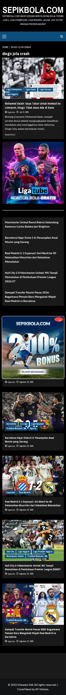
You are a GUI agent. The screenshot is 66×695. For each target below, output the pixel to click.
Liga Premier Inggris (42, 551)
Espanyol (11, 492)
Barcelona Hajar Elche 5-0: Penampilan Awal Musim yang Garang (31, 239)
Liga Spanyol (38, 423)
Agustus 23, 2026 (26, 509)
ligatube (11, 112)
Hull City (10, 551)
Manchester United (15, 556)
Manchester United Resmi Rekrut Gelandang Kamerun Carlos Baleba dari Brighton (31, 224)
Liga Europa (45, 89)
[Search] (61, 36)
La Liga (23, 423)
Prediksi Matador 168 (16, 428)
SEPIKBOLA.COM (33, 10)
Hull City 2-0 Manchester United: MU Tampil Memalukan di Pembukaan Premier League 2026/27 (31, 277)
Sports (33, 428)
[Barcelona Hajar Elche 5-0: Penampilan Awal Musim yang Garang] (33, 412)
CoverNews (24, 689)
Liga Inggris (12, 94)
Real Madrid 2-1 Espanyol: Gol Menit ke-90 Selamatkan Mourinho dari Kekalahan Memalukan (30, 257)
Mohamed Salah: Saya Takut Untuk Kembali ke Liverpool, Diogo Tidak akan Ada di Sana (33, 105)
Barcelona (11, 423)
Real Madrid (24, 492)
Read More (10, 134)
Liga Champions (14, 89)
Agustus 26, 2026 (26, 382)
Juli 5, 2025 (24, 112)
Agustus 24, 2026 (26, 446)
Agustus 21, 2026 (26, 641)
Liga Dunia (31, 89)
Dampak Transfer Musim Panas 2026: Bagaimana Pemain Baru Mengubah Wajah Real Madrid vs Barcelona (30, 296)
